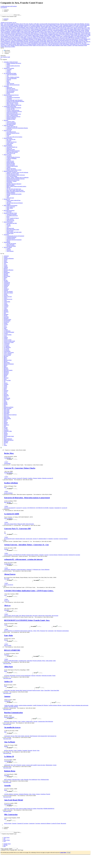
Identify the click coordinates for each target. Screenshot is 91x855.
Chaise (42, 690)
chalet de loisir (41, 615)
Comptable (24, 750)
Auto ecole (6, 808)
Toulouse (6, 549)
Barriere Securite (36, 690)
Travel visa (6, 600)
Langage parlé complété (31, 765)
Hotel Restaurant (33, 736)
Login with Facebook (12, 6)
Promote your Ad (12, 22)
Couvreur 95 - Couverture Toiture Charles (19, 468)
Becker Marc (9, 453)
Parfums (6, 660)
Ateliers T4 (8, 681)
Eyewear (18, 675)
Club (55, 630)
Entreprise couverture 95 (47, 478)
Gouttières (30, 478)
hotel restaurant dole (42, 736)
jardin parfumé (49, 660)
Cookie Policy (63, 852)
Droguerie (30, 750)
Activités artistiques (8, 794)
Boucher (6, 750)
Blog (4, 846)
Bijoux (43, 660)
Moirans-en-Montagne (9, 717)
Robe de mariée (7, 645)
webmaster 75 (29, 569)
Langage (23, 765)
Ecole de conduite (23, 808)
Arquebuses (43, 794)
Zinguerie (25, 478)
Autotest (7, 696)
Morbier (6, 746)
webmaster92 (7, 569)
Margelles (26, 779)
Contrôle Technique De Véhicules (40, 705)
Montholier (6, 775)
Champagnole (7, 701)
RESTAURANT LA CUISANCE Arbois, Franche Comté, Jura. (27, 620)
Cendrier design (29, 721)
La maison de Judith (11, 514)
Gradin (22, 779)
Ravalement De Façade (9, 538)
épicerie (34, 750)
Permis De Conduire (31, 808)
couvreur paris (29, 538)
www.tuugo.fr (4, 7)
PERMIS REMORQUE (48, 808)
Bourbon (15, 721)
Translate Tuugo (7, 843)
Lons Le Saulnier (8, 518)
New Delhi (6, 578)
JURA (38, 630)
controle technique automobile (25, 705)
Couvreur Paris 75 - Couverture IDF (17, 528)
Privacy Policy (6, 840)
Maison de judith (21, 523)
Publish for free (4, 22)
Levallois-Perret (7, 564)
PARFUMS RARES (13, 660)
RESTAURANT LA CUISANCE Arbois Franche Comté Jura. (18, 630)
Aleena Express (9, 574)
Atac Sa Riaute (9, 742)
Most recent (7, 51)
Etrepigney (6, 610)
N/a (5, 533)
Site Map (5, 845)
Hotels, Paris (17, 15)
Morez (5, 671)
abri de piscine (55, 615)
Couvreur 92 (64, 507)
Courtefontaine (7, 457)
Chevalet (35, 721)
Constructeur (31, 823)
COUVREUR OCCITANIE (41, 507)
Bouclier (48, 794)
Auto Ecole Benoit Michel (13, 800)
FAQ (4, 841)
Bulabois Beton (9, 771)
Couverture (55, 538)
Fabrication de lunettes (47, 675)
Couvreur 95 (19, 478)
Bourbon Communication (13, 712)
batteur (10, 721)
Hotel (16, 736)
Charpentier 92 (57, 507)
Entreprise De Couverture (74, 554)
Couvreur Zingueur (63, 538)
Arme (30, 794)
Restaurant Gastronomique (63, 630)
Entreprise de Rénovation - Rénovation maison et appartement (27, 498)
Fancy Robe (8, 635)
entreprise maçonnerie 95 (9, 507)
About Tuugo (6, 837)
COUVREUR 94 (31, 507)
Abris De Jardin (14, 615)
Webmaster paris (37, 569)
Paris (5, 487)
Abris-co (7, 605)
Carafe (19, 721)
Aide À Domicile (17, 765)
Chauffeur (19, 750)
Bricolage (11, 750)
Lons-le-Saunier (7, 761)
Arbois (5, 624)
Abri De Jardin (7, 615)
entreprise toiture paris (20, 538)
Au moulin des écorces (12, 727)
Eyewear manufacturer (25, 675)
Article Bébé (7, 690)
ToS (4, 838)
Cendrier (23, 721)
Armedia (7, 785)
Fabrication (38, 675)
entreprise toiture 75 (43, 538)
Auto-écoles (12, 808)
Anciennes (15, 794)
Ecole (17, 808)
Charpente (51, 507)
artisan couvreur (7, 478)
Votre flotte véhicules (13, 706)
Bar (46, 630)
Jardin (54, 660)
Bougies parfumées (37, 660)
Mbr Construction (10, 814)
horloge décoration (30, 523)
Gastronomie (50, 630)
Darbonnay (6, 654)
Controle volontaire (66, 705)
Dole (5, 732)
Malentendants (49, 765)
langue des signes (41, 765)
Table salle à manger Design (10, 523)
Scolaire (54, 765)
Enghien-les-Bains (8, 472)
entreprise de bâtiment (45, 823)
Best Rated (7, 50)
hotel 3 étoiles (21, 736)
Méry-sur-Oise (7, 502)
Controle (16, 705)
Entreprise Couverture (63, 554)
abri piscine (35, 615)
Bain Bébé (12, 690)
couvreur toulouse (8, 554)
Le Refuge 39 (9, 756)
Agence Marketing (45, 569)
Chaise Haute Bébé (54, 690)
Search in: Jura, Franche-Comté (9, 16)
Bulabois (9, 779)
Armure (33, 794)
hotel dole (27, 736)
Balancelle (6, 721)
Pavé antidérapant (33, 779)
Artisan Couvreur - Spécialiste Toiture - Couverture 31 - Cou (26, 545)
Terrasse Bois (48, 615)
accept (68, 852)
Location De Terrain (55, 823)
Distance (7, 53)
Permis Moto (40, 808)
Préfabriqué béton (45, 779)
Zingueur (35, 478)
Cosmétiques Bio (22, 660)
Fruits (38, 750)
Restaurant (42, 630)
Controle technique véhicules (54, 705)
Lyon (5, 595)
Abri (20, 615)
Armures (38, 794)
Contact (6, 461)
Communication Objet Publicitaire (45, 721)
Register (5, 6)
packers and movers (8, 584)
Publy (5, 686)
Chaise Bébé (47, 690)
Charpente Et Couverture (22, 823)
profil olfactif (29, 660)
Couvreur (14, 478)
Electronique (12, 675)
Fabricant (33, 675)
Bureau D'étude (7, 823)
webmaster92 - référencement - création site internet (23, 559)
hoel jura (12, 736)
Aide (12, 765)
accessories (6, 675)
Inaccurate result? (7, 663)
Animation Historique (23, 794)
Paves (39, 779)
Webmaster (13, 569)
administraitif (7, 765)
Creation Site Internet (21, 569)
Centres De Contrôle (8, 705)
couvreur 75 (35, 538)
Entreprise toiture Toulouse (32, 554)
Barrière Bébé (19, 690)
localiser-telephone (11, 483)
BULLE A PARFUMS (12, 650)
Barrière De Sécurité (27, 690)
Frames (53, 675)
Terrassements (7, 463)
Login (2, 6)
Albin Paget (8, 667)
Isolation (39, 478)
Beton (5, 779)
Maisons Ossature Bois (27, 615)
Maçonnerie (63, 823)
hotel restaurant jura (51, 736)
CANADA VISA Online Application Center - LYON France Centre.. (29, 591)
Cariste (15, 750)
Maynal (6, 640)
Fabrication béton (16, 779)
